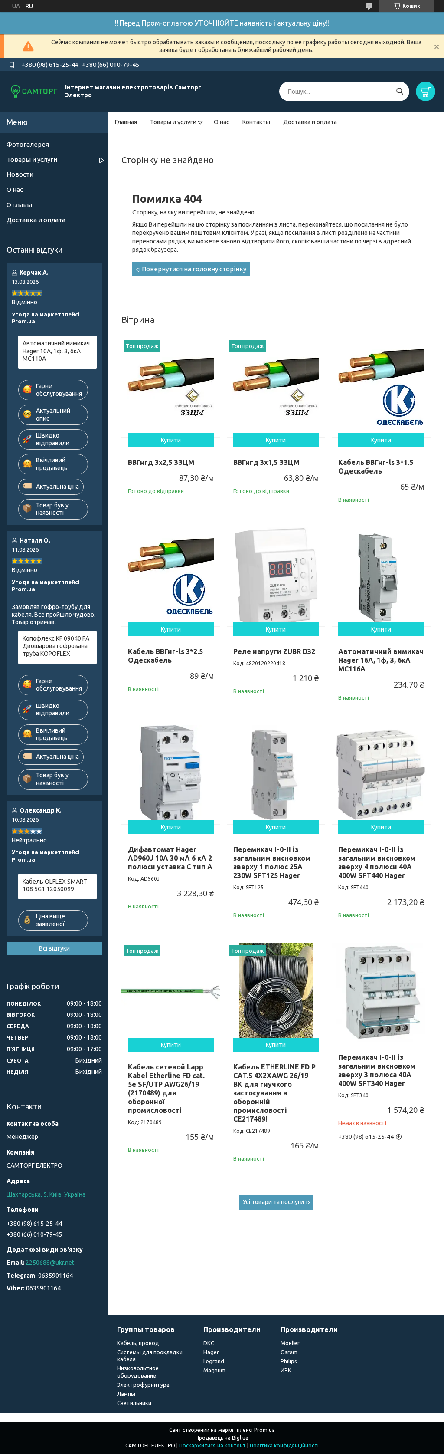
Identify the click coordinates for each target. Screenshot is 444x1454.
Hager (211, 1352)
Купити (171, 440)
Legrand (213, 1361)
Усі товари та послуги (273, 1201)
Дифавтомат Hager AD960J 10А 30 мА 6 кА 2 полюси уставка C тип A (170, 858)
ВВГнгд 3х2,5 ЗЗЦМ (161, 462)
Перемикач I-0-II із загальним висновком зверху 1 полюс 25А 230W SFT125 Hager (271, 862)
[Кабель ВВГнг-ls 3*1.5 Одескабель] (381, 387)
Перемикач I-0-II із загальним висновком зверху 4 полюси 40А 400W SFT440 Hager (376, 862)
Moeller (290, 1343)
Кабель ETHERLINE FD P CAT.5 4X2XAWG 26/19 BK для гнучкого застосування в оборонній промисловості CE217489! (274, 1093)
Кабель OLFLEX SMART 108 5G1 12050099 (55, 885)
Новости (20, 174)
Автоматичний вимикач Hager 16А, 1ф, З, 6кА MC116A (381, 660)
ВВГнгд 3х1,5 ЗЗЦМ (266, 462)
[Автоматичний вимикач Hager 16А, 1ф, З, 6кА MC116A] (381, 576)
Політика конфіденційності (284, 1445)
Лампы (126, 1394)
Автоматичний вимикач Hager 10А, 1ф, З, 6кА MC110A (56, 351)
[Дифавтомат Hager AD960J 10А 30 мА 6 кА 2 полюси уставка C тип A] (170, 774)
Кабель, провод (138, 1343)
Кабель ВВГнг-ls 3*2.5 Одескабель (165, 656)
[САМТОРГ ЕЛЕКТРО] (35, 91)
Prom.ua (264, 1430)
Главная (126, 121)
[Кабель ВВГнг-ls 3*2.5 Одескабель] (170, 576)
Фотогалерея (28, 144)
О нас (221, 121)
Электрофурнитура (143, 1385)
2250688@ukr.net (50, 1262)
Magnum (214, 1370)
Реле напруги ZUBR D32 (274, 651)
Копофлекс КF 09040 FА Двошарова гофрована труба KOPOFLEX (56, 646)
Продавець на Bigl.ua (222, 1438)
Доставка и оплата (310, 121)
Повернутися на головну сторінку (194, 269)
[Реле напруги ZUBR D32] (276, 576)
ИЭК (286, 1370)
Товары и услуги (173, 121)
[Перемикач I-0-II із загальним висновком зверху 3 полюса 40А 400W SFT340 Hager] (381, 992)
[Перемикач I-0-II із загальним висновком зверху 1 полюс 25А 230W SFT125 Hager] (276, 774)
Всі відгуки (54, 948)
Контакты (256, 121)
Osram (289, 1352)
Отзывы (19, 204)
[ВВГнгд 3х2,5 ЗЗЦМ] (170, 387)
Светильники (134, 1403)
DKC (208, 1343)
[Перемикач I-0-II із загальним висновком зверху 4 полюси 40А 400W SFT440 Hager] (381, 774)
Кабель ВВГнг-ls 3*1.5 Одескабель (375, 466)
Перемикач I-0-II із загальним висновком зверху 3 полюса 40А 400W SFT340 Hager (376, 1070)
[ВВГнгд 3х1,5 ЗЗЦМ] (276, 387)
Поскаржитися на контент (212, 1445)
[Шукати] (399, 91)
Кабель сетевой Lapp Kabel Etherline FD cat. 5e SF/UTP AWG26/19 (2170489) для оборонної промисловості (166, 1088)
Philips (289, 1361)
